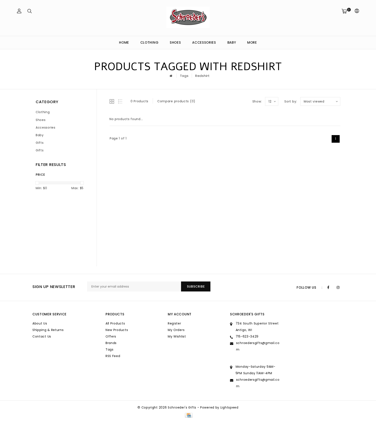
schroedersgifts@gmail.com (258, 346)
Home (124, 42)
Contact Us (41, 336)
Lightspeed (229, 407)
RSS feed (113, 356)
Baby (231, 42)
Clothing (149, 42)
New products (117, 330)
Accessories (204, 42)
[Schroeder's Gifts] (188, 17)
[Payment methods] (187, 415)
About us (39, 323)
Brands (111, 343)
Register (174, 323)
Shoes (175, 42)
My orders (176, 330)
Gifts (40, 143)
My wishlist (177, 336)
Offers (111, 336)
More (252, 42)
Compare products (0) (176, 101)
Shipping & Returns (48, 330)
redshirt (202, 75)
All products (115, 323)
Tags (184, 75)
